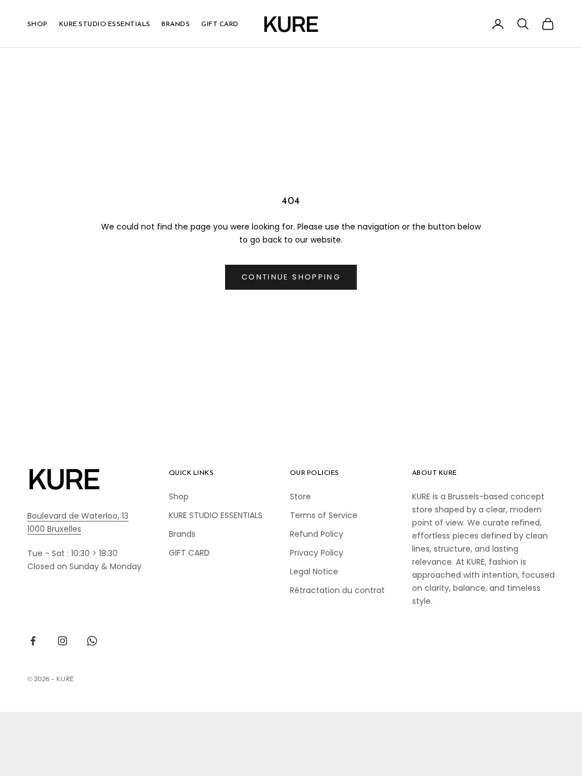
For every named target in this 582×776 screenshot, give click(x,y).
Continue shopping (291, 277)
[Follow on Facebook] (33, 640)
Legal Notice (314, 571)
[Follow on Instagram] (62, 640)
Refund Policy (316, 534)
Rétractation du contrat (337, 590)
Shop (37, 24)
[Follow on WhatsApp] (92, 640)
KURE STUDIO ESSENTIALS (105, 24)
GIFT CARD (219, 24)
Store (300, 496)
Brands (175, 24)
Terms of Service (323, 515)
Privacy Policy (316, 552)
